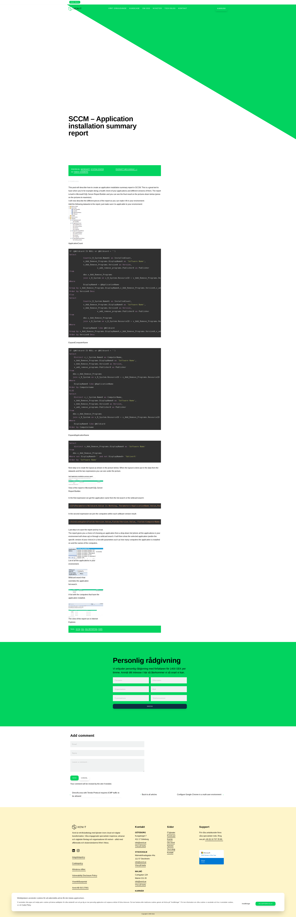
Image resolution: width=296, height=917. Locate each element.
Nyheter (157, 8)
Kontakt (182, 8)
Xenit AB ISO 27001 (80, 888)
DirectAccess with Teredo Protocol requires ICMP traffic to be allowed (95, 794)
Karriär (221, 8)
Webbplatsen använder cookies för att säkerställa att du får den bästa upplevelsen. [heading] (50, 898)
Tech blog (170, 8)
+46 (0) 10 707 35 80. (214, 839)
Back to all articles (149, 794)
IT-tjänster (171, 833)
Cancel (84, 778)
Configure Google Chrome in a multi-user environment (199, 794)
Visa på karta (140, 846)
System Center (97, 169)
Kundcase (134, 8)
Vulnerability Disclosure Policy (84, 875)
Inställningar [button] (246, 903)
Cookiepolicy (77, 863)
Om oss (146, 8)
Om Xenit (171, 843)
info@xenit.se (140, 843)
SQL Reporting (91, 629)
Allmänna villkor (79, 869)
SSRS (100, 629)
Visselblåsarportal (79, 882)
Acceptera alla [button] (265, 903)
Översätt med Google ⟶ (126, 169)
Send (74, 778)
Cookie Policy (26, 905)
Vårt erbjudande (117, 8)
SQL (82, 629)
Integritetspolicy (78, 857)
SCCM (78, 629)
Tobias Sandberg (81, 172)
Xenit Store (75, 2)
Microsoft (85, 169)
